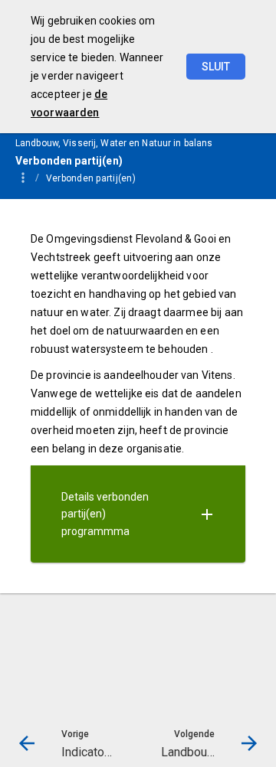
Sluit (216, 66)
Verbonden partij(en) (91, 178)
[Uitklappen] (207, 514)
